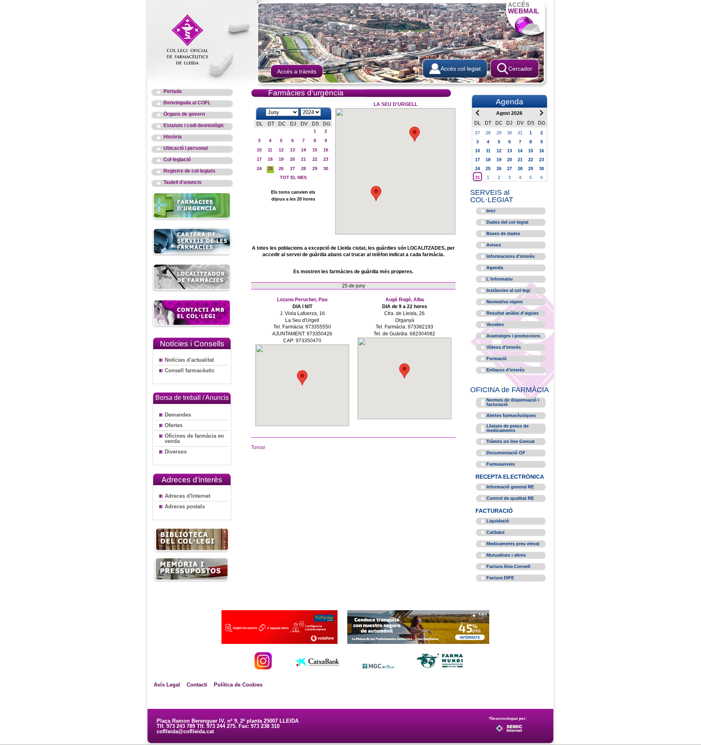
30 (325, 168)
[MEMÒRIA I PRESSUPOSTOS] (192, 569)
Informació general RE (510, 486)
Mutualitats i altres (506, 555)
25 (270, 168)
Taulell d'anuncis (182, 182)
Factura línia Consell (508, 566)
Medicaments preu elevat (513, 543)
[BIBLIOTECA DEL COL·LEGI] (192, 540)
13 (292, 149)
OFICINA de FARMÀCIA (509, 389)
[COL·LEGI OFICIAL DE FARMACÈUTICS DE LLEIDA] (191, 39)
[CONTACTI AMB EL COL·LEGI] (192, 326)
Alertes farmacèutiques (511, 415)
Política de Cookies (238, 685)
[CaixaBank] (317, 667)
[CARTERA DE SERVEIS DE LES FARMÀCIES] (192, 255)
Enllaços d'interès (505, 369)
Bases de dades (503, 233)
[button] (414, 134)
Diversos (176, 451)
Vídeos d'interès (503, 347)
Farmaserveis (500, 464)
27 (292, 168)
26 (281, 168)
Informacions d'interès (510, 256)
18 (270, 159)
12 (281, 149)
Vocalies (495, 324)
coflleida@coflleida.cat (185, 731)
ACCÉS (523, 8)
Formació (496, 358)
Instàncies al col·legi (508, 290)
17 (259, 159)
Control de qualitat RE (510, 498)
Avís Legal (167, 685)
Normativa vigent (504, 301)
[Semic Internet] (522, 732)
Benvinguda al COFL (187, 103)
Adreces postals (185, 506)
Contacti (197, 685)
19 (281, 159)
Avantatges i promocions (513, 335)
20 (292, 159)
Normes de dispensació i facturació (512, 402)
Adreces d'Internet (187, 496)
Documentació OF (505, 452)
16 (325, 149)
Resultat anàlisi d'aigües (512, 313)
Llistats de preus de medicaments (507, 428)
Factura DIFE (500, 577)
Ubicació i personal (185, 148)
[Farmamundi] (440, 667)
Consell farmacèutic (190, 370)
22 (314, 159)
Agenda (494, 267)
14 (303, 149)
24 (259, 168)
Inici (490, 210)
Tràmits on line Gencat (510, 441)
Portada (172, 91)
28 (303, 168)
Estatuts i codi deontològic (193, 125)
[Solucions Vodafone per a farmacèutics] (279, 641)
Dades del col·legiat (507, 222)
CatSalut (495, 532)
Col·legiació (177, 159)
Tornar (258, 447)
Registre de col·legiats (189, 171)
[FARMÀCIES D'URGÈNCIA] (192, 219)
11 (270, 149)
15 (314, 149)
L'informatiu (499, 278)
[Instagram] (263, 667)
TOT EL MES (293, 177)
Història (172, 137)
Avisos (493, 244)
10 (259, 149)
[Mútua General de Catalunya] (379, 667)
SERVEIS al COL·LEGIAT (491, 196)
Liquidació (497, 520)
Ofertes (174, 425)
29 (314, 168)
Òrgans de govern (184, 114)
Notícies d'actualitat (189, 360)
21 (303, 159)
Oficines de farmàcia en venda (194, 438)
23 (325, 159)
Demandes (178, 414)
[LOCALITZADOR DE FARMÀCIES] (192, 290)
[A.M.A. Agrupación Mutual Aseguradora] (418, 641)
